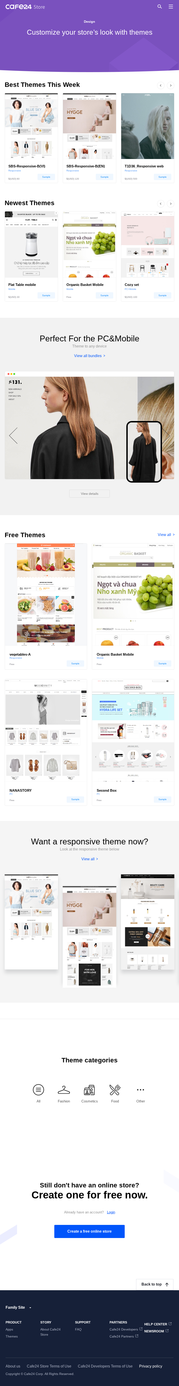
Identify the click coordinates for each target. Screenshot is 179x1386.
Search (159, 6)
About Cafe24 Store (50, 1331)
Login (111, 1212)
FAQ (78, 1329)
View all (164, 535)
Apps (9, 1329)
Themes (12, 1336)
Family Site (15, 1307)
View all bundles (88, 356)
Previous (155, 80)
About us (13, 1366)
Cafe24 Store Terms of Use (49, 1366)
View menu (170, 6)
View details (89, 493)
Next (162, 436)
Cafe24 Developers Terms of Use (105, 1366)
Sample (46, 177)
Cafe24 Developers (124, 1329)
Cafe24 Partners (122, 1336)
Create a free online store (89, 1231)
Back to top (151, 1284)
